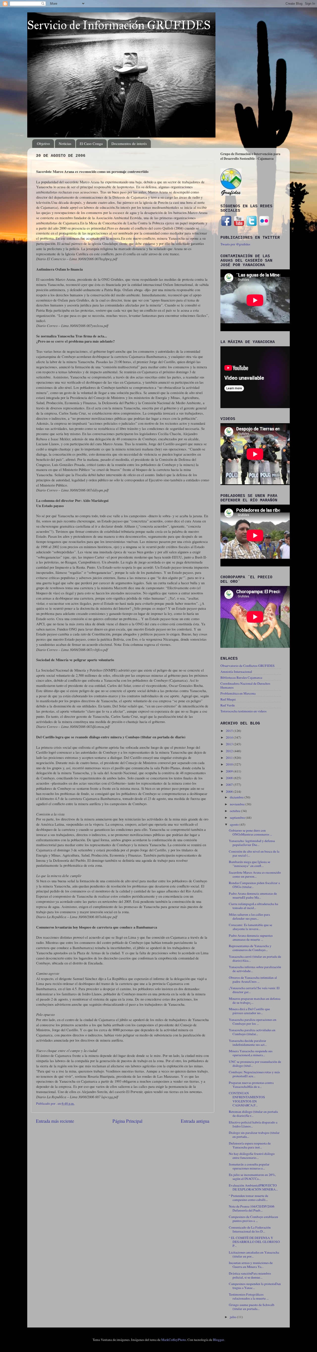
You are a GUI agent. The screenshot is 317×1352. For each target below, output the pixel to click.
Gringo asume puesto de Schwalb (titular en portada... (251, 1307)
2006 (230, 791)
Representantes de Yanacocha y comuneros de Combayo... (250, 948)
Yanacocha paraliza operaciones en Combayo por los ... (252, 1021)
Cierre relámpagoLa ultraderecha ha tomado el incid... (253, 906)
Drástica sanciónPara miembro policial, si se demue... (250, 1275)
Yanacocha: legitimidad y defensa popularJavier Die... (252, 843)
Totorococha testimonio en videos (243, 711)
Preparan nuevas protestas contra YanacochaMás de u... (251, 1084)
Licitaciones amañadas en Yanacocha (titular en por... (254, 1254)
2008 (230, 778)
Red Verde (227, 705)
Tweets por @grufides (235, 244)
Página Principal (127, 1121)
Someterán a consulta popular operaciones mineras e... (249, 1166)
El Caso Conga (91, 143)
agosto (234, 824)
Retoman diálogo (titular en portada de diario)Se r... (253, 1113)
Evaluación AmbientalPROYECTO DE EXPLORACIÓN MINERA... (253, 1187)
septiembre (238, 817)
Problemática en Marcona (238, 693)
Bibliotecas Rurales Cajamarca (241, 677)
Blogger (218, 1339)
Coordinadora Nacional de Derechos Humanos (245, 685)
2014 (230, 737)
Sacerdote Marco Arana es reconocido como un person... (255, 874)
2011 (230, 757)
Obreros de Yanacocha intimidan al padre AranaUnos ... (253, 979)
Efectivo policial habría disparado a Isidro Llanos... (253, 1124)
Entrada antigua (195, 1121)
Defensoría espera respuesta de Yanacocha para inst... (250, 1145)
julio (233, 1317)
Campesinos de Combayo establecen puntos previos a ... (253, 1218)
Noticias (65, 143)
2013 (230, 744)
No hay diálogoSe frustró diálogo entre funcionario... (252, 1155)
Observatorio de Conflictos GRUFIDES (247, 665)
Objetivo (43, 143)
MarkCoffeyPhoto (173, 1339)
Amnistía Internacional (236, 671)
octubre (235, 811)
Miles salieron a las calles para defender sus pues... (249, 916)
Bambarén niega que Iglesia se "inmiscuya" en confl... (249, 864)
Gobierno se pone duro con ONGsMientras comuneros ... (250, 832)
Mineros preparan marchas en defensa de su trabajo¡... (254, 1000)
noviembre (237, 804)
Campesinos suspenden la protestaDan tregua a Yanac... (255, 1286)
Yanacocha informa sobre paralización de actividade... (255, 969)
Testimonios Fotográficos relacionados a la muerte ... (249, 1296)
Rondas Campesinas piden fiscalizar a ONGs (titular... (254, 885)
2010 (230, 764)
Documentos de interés (129, 143)
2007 (230, 784)
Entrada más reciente (55, 1121)
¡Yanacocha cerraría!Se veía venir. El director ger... (254, 990)
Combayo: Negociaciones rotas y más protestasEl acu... (254, 1074)
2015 (230, 730)
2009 (230, 771)
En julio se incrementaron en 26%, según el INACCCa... (252, 1176)
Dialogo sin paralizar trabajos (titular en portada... (254, 1134)
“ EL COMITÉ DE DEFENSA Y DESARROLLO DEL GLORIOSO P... (254, 1241)
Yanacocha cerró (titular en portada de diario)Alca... (255, 958)
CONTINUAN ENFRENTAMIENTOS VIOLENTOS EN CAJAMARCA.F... (247, 1099)
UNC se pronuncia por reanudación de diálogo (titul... (255, 1063)
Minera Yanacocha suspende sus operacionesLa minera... (250, 1053)
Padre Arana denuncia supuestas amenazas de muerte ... (251, 937)
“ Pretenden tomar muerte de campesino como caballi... (248, 1197)
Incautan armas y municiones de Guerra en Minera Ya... (251, 1264)
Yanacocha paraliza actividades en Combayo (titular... (252, 1032)
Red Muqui (228, 699)
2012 (230, 751)
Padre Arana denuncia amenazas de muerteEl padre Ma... (253, 895)
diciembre (237, 797)
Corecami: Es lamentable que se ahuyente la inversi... (250, 927)
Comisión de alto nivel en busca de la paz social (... (254, 853)
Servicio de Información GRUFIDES (119, 25)
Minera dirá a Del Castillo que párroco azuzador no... (249, 1011)
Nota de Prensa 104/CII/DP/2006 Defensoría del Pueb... (251, 1208)
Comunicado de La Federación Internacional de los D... (250, 1229)
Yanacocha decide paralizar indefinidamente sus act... (248, 1042)
